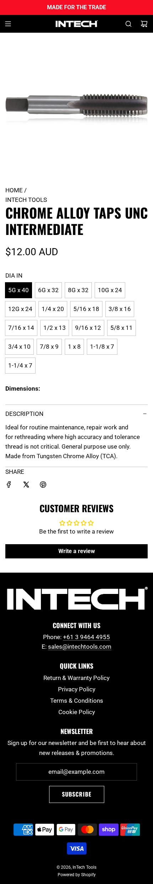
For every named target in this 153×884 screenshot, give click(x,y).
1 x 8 (74, 346)
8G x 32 (78, 290)
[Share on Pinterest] (43, 486)
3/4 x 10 (19, 346)
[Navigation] (8, 24)
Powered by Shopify (77, 874)
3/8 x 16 (120, 308)
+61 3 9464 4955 (86, 637)
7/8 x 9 (49, 346)
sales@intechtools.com (79, 646)
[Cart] (144, 24)
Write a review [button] (76, 551)
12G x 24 (20, 308)
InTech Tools (26, 199)
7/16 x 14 (21, 327)
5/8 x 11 (121, 327)
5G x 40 (18, 290)
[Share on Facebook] (9, 486)
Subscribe (76, 794)
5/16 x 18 (86, 308)
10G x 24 (110, 290)
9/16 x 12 (88, 327)
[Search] (128, 24)
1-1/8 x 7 (102, 346)
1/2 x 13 (54, 327)
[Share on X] (26, 486)
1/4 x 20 (53, 308)
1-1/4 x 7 (20, 365)
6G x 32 (48, 290)
